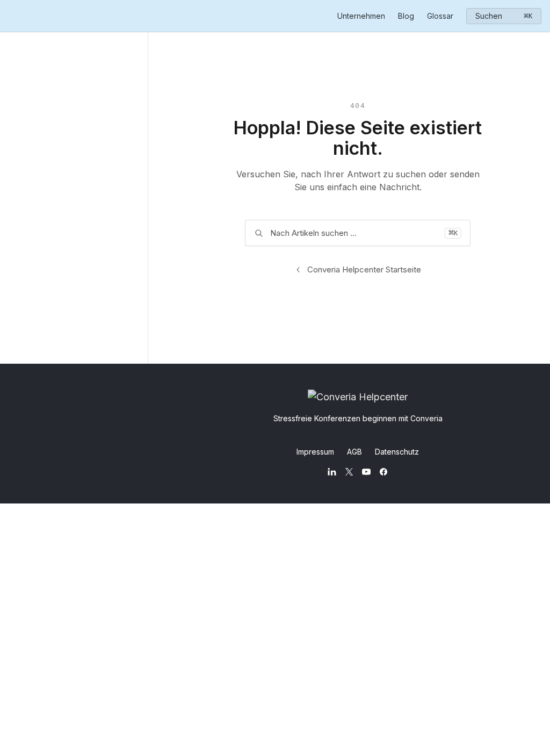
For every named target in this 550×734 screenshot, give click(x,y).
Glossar (440, 15)
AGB (354, 451)
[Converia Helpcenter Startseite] (11, 16)
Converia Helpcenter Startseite (364, 269)
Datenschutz (397, 451)
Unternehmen (361, 15)
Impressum (315, 451)
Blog (406, 15)
